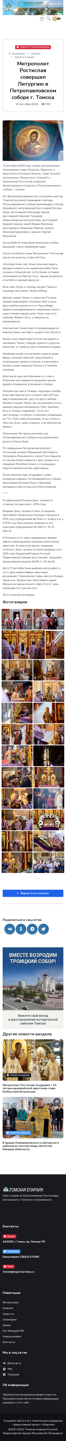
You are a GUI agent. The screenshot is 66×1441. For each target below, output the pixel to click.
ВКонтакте (14, 1363)
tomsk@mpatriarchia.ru (18, 1271)
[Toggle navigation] (42, 18)
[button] (47, 18)
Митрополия (10, 1302)
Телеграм (13, 1374)
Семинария (10, 1319)
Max (10, 1369)
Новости (35, 53)
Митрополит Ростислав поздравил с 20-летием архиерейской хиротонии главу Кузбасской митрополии (30, 1088)
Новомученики (12, 1336)
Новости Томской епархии (34, 47)
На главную (18, 53)
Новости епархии (24, 57)
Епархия (8, 1308)
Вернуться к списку (34, 893)
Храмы (7, 1325)
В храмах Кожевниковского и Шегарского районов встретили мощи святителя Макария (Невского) (31, 1146)
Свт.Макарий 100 (13, 1330)
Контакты (9, 1342)
